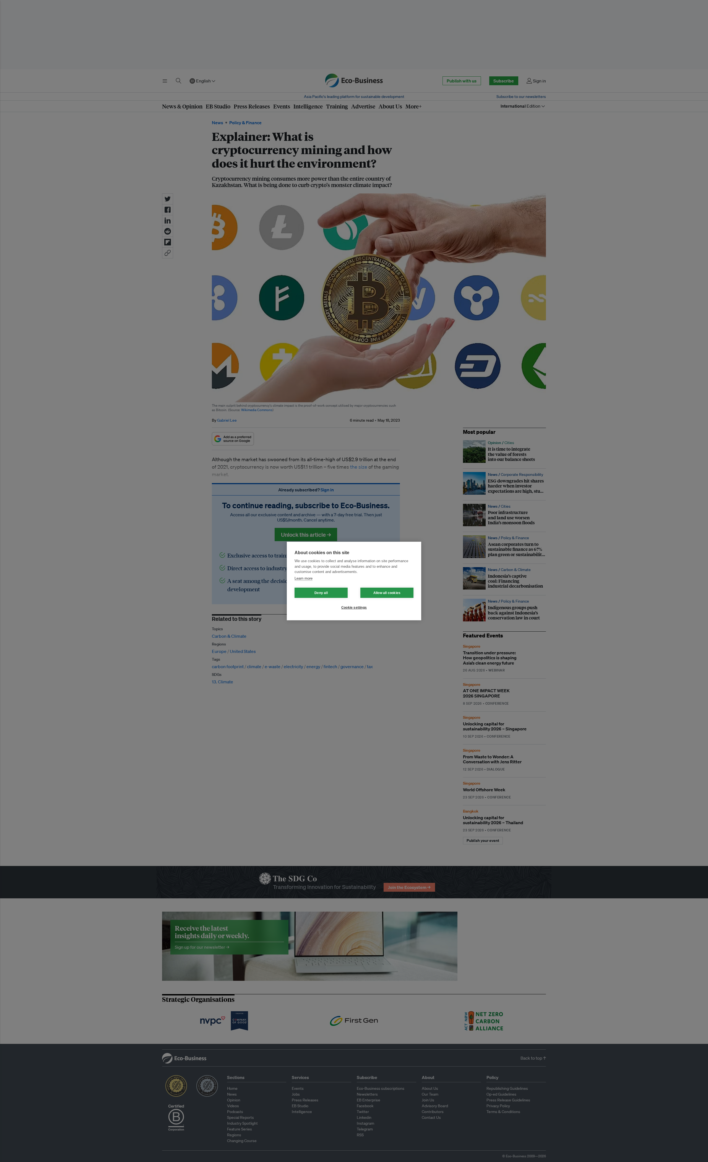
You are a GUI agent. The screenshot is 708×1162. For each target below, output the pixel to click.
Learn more (304, 578)
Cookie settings (354, 607)
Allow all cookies (386, 593)
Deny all (321, 593)
